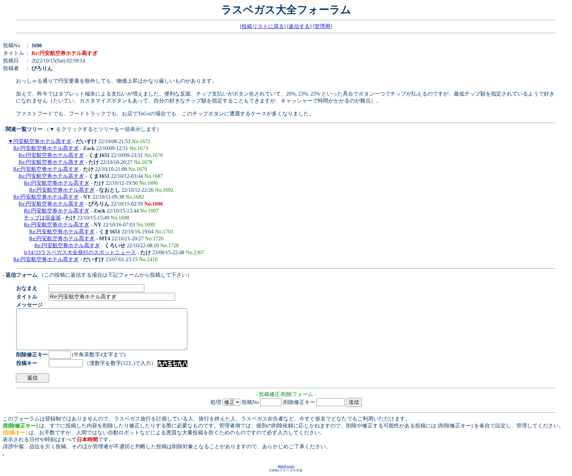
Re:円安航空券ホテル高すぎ (46, 148)
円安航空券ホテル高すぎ (42, 141)
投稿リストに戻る (263, 26)
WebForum (286, 466)
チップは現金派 (42, 217)
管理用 (322, 26)
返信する (299, 26)
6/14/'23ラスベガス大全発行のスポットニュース (80, 252)
